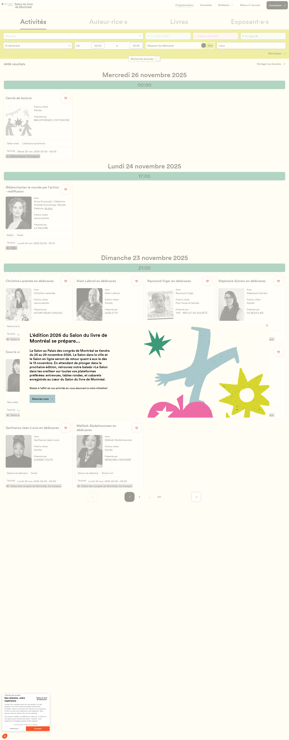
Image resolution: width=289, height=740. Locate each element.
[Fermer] (267, 325)
